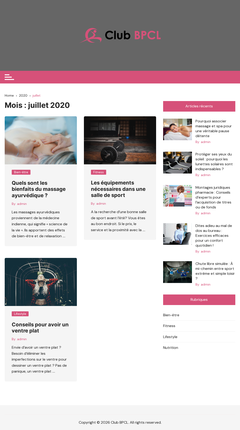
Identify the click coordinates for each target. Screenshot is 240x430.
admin (22, 204)
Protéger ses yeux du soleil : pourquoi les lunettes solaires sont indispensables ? (214, 161)
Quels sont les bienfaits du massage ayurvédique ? (39, 189)
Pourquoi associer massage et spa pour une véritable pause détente (213, 128)
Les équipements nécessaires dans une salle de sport (118, 189)
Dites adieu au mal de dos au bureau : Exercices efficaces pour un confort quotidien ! (213, 235)
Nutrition (170, 347)
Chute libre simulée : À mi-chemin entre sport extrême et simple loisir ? (215, 271)
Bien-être (21, 172)
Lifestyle (20, 314)
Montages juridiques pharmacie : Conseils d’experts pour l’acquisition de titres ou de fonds (213, 197)
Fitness (98, 172)
